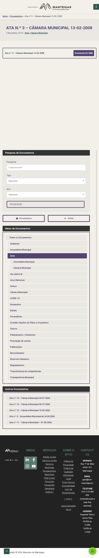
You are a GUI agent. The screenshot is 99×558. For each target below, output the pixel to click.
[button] (92, 551)
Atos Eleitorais (17, 280)
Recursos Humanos (19, 359)
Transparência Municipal (22, 377)
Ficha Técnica (68, 482)
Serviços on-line (49, 460)
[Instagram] (27, 466)
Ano (8, 189)
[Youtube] (34, 466)
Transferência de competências (25, 371)
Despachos (15, 304)
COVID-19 (14, 298)
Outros (13, 328)
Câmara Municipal (39, 33)
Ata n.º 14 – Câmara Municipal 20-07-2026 (29, 398)
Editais (13, 310)
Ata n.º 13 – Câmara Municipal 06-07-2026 (29, 404)
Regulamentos (17, 365)
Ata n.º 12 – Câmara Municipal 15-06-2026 (29, 410)
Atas (27, 33)
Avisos (13, 286)
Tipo (9, 175)
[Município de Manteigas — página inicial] (49, 7)
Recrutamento (17, 353)
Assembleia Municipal (20, 250)
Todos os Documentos (20, 237)
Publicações (16, 347)
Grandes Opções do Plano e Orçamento (29, 322)
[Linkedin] (27, 460)
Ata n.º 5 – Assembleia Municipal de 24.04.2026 (32, 416)
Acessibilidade (68, 486)
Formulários (16, 316)
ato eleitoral (16, 274)
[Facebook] (34, 460)
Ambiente (14, 243)
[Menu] (96, 7)
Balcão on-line (49, 457)
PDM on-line (49, 478)
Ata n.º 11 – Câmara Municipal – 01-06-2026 (30, 422)
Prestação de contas (20, 341)
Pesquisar (11, 162)
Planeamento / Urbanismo (22, 335)
